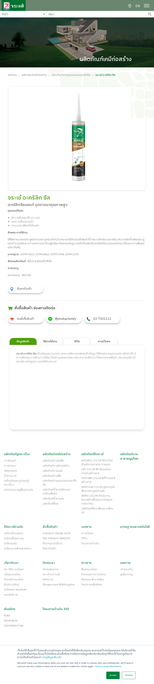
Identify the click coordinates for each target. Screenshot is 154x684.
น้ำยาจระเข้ (10, 476)
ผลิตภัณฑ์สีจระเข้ (92, 454)
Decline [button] (128, 675)
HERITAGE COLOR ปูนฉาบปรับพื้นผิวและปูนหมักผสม (98, 489)
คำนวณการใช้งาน (52, 543)
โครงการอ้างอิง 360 (56, 609)
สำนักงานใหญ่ (11, 585)
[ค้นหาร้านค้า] (129, 6)
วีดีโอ (84, 538)
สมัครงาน (48, 579)
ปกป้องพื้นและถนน (14, 538)
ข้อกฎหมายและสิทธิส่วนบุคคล (58, 585)
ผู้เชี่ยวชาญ (126, 574)
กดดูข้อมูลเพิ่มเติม (51, 657)
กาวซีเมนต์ (10, 461)
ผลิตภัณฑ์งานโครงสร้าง (56, 466)
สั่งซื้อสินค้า (50, 527)
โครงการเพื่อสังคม (91, 585)
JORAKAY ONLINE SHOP (57, 533)
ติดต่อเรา (49, 563)
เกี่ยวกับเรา (11, 563)
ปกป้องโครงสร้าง (13, 533)
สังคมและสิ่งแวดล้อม (92, 579)
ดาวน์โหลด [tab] (104, 341)
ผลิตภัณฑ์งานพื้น (52, 476)
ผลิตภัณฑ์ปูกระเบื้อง (17, 454)
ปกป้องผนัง (10, 543)
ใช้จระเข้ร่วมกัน (13, 527)
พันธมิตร (9, 609)
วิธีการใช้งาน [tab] (50, 341)
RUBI (7, 616)
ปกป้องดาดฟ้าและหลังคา (17, 549)
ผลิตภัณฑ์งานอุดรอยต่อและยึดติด (71, 75)
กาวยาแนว (10, 466)
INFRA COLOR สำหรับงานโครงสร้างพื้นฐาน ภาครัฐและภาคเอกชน (97, 500)
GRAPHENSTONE (14, 626)
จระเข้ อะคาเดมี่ (51, 574)
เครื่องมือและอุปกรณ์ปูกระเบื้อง (16, 483)
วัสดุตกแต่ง (10, 471)
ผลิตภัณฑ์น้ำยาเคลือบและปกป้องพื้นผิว (57, 491)
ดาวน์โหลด (87, 533)
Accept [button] (112, 675)
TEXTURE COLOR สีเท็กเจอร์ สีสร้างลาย (98, 480)
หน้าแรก (12, 75)
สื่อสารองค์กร (89, 569)
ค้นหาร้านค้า (49, 549)
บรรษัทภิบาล (11, 595)
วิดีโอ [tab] (77, 341)
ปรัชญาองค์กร (12, 574)
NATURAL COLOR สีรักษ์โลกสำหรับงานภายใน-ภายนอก (97, 462)
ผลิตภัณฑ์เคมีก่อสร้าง (34, 75)
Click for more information (108, 666)
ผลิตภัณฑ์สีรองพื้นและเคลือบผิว (97, 510)
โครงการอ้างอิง (90, 543)
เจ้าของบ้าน (126, 569)
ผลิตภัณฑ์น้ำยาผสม (53, 499)
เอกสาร (86, 527)
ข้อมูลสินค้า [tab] (23, 341)
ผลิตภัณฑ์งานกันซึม (53, 461)
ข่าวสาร (86, 563)
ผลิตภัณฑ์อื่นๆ (50, 504)
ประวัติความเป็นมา (14, 569)
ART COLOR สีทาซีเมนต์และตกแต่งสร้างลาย (96, 471)
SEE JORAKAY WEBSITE (56, 538)
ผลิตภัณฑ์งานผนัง (53, 471)
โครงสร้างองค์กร (13, 579)
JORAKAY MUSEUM (15, 590)
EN (137, 6)
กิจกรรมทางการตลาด (93, 574)
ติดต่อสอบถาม (51, 569)
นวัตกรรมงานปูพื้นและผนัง (18, 490)
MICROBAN (10, 621)
